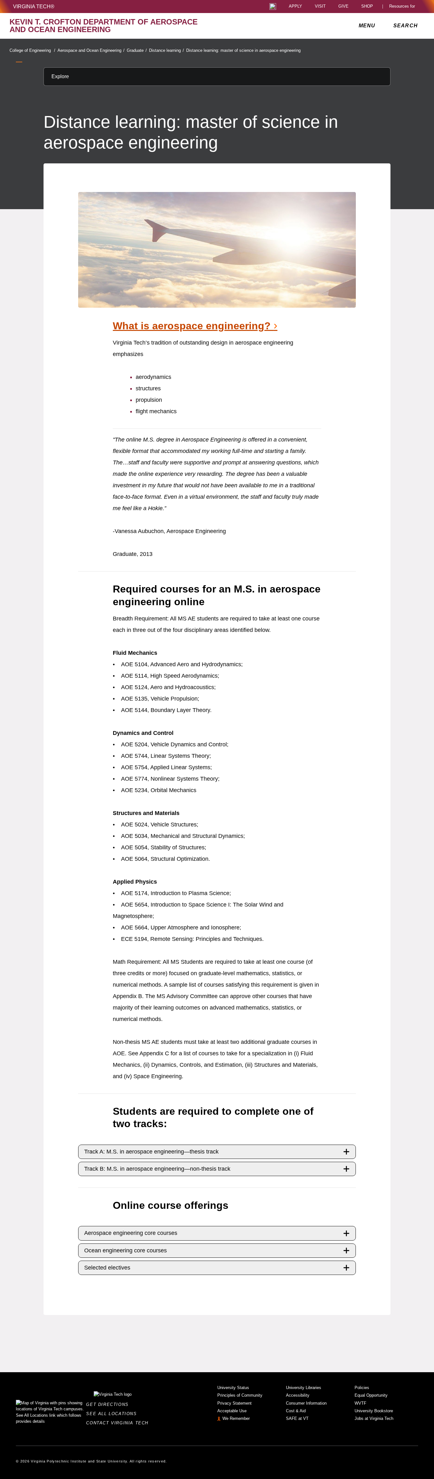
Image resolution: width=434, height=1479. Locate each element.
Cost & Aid (296, 1410)
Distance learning (166, 50)
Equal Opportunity (371, 1395)
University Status (233, 1387)
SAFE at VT (297, 1418)
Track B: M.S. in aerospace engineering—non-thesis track (157, 1169)
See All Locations (113, 1413)
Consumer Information (306, 1403)
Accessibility (297, 1395)
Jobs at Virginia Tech (374, 1418)
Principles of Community (239, 1395)
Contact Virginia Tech (119, 1423)
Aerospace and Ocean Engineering (91, 50)
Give (343, 6)
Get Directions (109, 1404)
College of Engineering (32, 50)
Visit (320, 6)
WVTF (360, 1403)
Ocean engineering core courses (125, 1250)
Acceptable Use (232, 1410)
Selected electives (107, 1267)
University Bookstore (374, 1410)
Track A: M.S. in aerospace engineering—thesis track (151, 1151)
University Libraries (303, 1387)
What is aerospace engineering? (195, 326)
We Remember (236, 1418)
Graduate (137, 50)
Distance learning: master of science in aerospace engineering (243, 50)
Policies (362, 1387)
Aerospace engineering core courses (130, 1233)
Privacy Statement (234, 1403)
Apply (295, 6)
